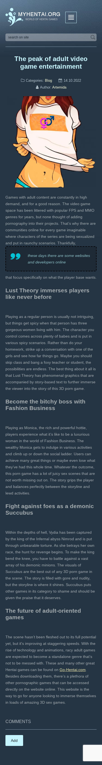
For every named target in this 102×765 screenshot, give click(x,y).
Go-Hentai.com (73, 669)
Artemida (59, 87)
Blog (48, 80)
